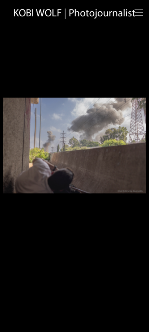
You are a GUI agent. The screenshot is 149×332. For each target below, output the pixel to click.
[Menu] (139, 12)
